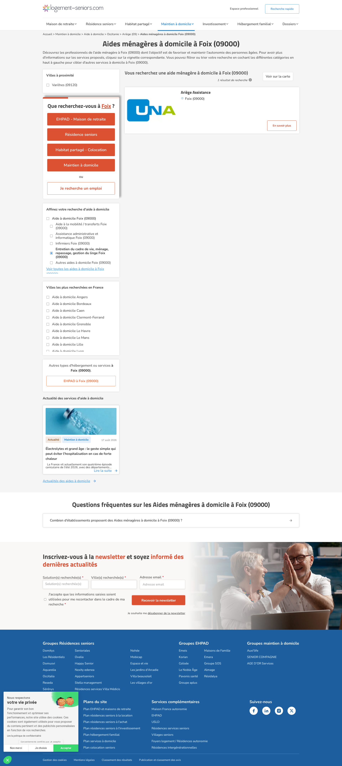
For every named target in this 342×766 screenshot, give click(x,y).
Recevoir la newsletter (158, 600)
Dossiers (289, 24)
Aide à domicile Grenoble (71, 324)
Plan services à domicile (99, 741)
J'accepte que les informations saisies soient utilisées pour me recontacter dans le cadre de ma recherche (87, 599)
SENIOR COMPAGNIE (262, 657)
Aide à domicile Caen (68, 310)
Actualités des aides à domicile (66, 481)
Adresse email (150, 577)
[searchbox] (65, 583)
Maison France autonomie (169, 709)
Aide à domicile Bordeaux (71, 304)
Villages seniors (162, 735)
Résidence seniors (99, 24)
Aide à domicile (94, 34)
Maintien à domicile (176, 24)
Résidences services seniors (170, 728)
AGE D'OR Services (260, 663)
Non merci (16, 748)
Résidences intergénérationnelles (174, 748)
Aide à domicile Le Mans (70, 337)
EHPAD (157, 715)
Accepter (66, 748)
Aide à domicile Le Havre (71, 331)
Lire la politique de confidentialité (24, 736)
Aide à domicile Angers (70, 297)
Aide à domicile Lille (67, 344)
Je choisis (41, 748)
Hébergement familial (254, 24)
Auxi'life (252, 651)
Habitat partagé (137, 24)
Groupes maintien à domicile (273, 643)
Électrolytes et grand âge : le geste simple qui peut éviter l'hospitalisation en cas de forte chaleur (81, 453)
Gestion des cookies (55, 760)
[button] (7, 760)
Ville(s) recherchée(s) (107, 577)
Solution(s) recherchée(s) (62, 577)
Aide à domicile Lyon (68, 351)
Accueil (47, 34)
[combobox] (65, 584)
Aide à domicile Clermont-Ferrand (78, 317)
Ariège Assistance (196, 92)
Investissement (214, 24)
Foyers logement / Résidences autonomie (180, 741)
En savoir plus (282, 126)
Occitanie (113, 34)
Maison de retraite (60, 24)
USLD (156, 722)
